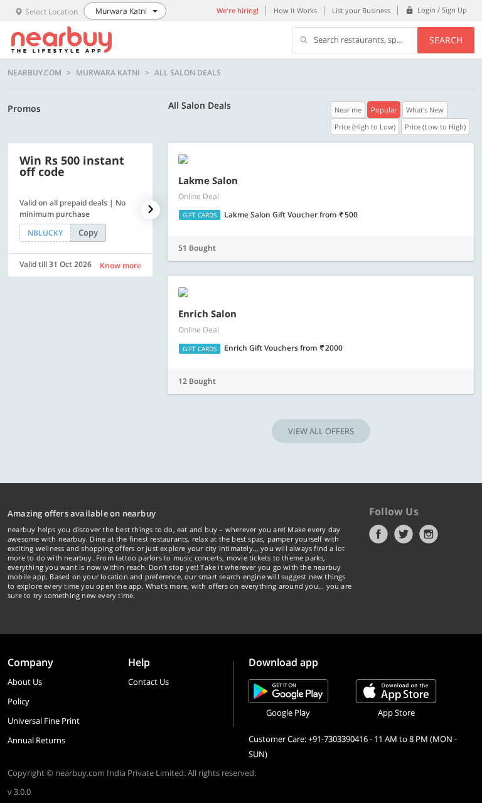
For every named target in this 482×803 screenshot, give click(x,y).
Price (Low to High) (435, 126)
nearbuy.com (35, 72)
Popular (384, 109)
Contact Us (148, 681)
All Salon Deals (187, 72)
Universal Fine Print (44, 720)
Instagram (428, 534)
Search (446, 40)
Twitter (403, 534)
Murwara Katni (108, 72)
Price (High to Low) (365, 126)
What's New (425, 109)
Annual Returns (36, 740)
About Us (25, 681)
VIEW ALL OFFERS (321, 431)
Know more (120, 265)
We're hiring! (238, 10)
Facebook (378, 534)
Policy (18, 701)
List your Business (361, 10)
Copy (88, 232)
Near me (348, 109)
